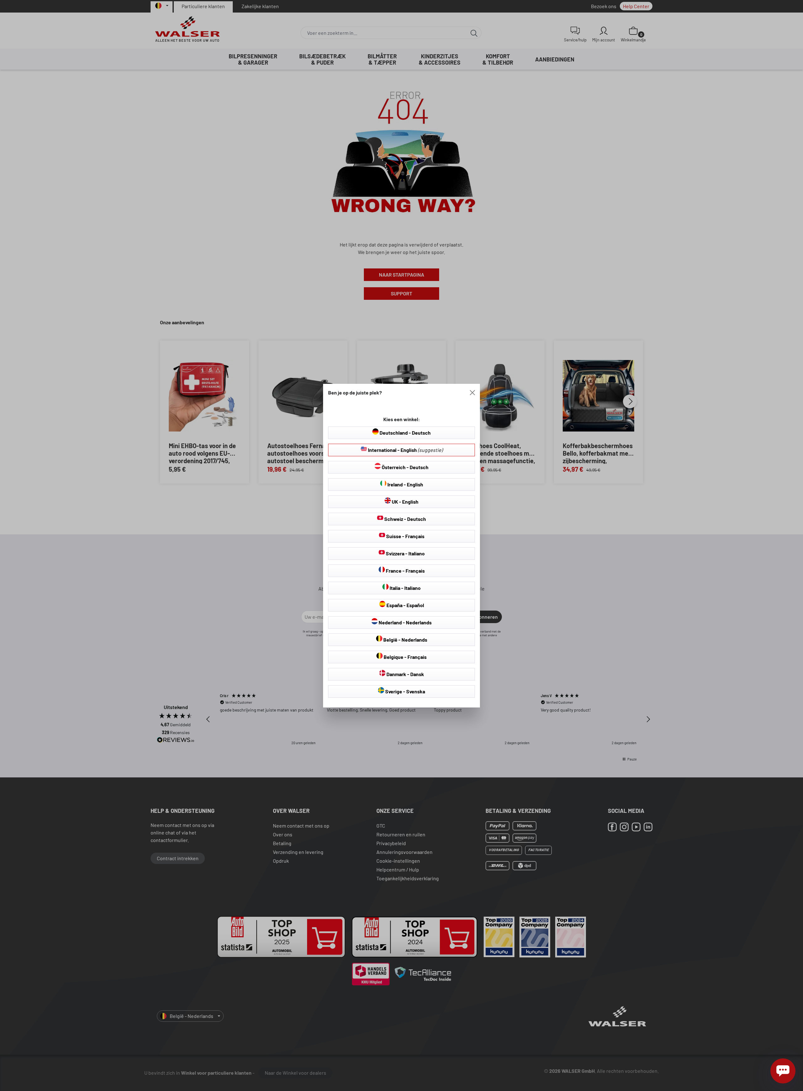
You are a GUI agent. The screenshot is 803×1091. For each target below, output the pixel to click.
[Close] (472, 393)
